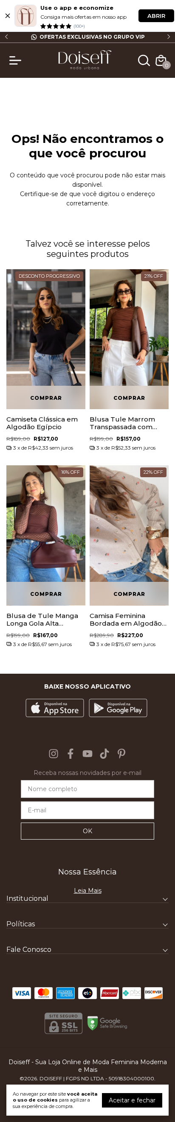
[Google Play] (118, 709)
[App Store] (55, 709)
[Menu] (17, 60)
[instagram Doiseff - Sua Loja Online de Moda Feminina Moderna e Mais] (53, 753)
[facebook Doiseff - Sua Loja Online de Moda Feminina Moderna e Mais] (70, 753)
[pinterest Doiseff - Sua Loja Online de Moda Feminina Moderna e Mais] (121, 753)
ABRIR (156, 15)
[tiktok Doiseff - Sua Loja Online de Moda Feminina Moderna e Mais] (104, 753)
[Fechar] (7, 16)
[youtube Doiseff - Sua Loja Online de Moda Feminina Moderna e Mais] (87, 753)
